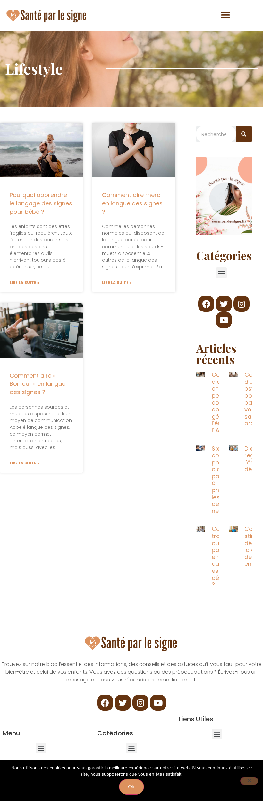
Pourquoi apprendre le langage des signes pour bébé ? (41, 203)
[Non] (249, 781)
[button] (225, 15)
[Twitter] (224, 304)
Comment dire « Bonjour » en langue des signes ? (37, 384)
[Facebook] (206, 304)
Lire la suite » (24, 282)
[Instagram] (241, 304)
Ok (131, 786)
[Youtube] (224, 320)
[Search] (244, 134)
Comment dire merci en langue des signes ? (132, 203)
